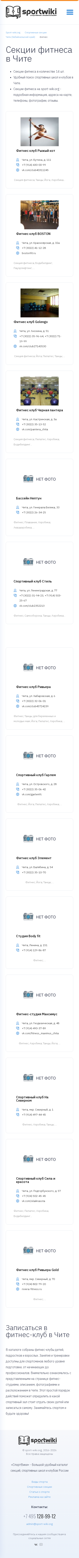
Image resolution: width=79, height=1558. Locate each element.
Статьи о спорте (39, 1492)
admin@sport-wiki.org (39, 1524)
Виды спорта (40, 1481)
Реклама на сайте (39, 1497)
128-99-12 (39, 1516)
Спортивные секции (39, 1486)
